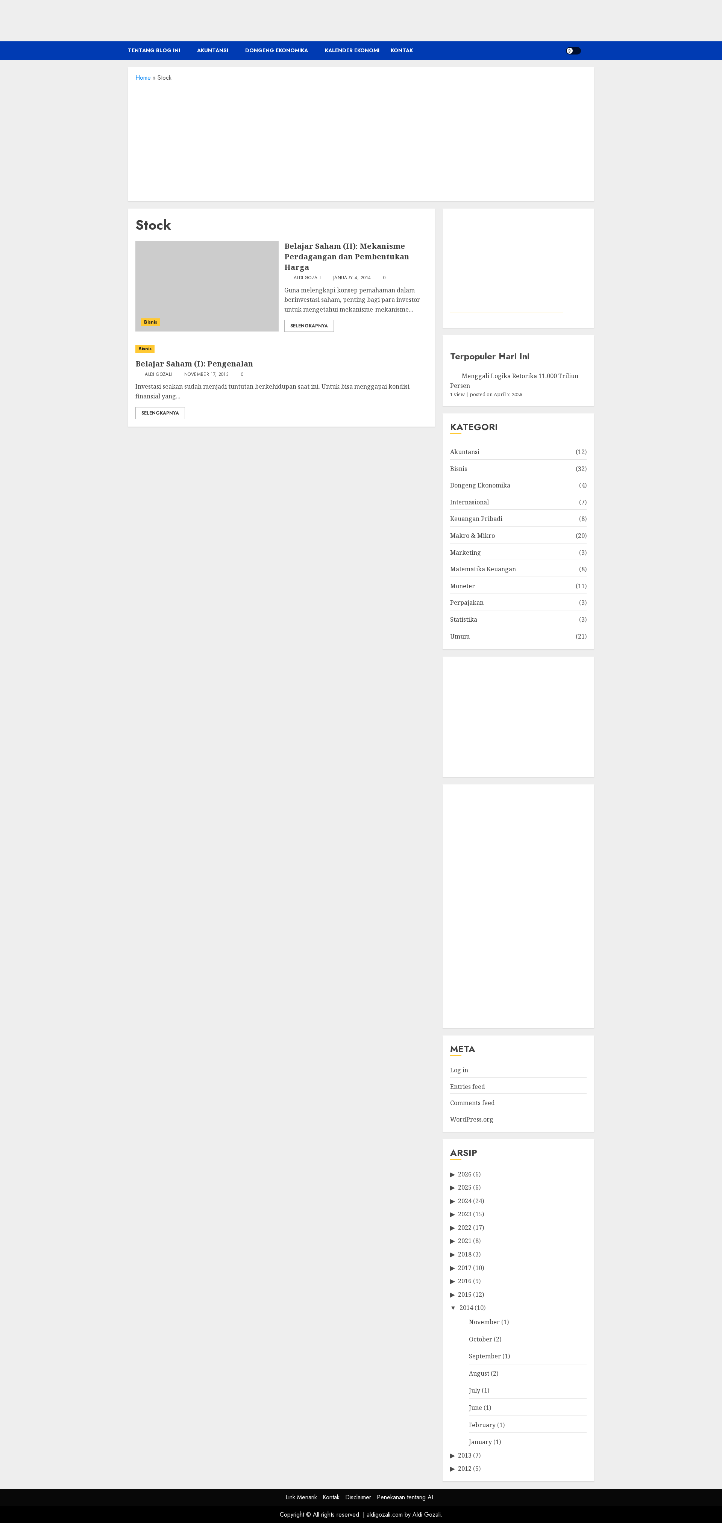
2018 (465, 1254)
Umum (460, 636)
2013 (465, 1455)
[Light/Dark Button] (573, 51)
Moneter (462, 586)
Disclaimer (358, 1497)
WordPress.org (471, 1119)
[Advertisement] (361, 139)
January (480, 1442)
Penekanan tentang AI (405, 1497)
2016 (465, 1281)
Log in (459, 1070)
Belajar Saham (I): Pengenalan (194, 364)
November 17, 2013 (206, 375)
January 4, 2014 (352, 278)
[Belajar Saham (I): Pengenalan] (281, 349)
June (475, 1407)
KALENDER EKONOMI (352, 50)
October (480, 1339)
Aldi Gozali (306, 278)
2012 (465, 1468)
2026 (465, 1174)
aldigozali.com (385, 1514)
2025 (465, 1187)
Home (143, 77)
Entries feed (467, 1086)
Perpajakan (467, 602)
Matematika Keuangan (483, 569)
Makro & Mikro (472, 535)
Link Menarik (301, 1497)
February (482, 1425)
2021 (465, 1241)
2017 (465, 1268)
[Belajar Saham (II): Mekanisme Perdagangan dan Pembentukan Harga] (207, 286)
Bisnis (150, 322)
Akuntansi (212, 50)
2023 (465, 1214)
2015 (465, 1294)
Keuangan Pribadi (476, 519)
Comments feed (472, 1103)
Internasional (469, 502)
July (474, 1390)
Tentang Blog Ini (154, 50)
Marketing (465, 552)
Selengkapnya (309, 325)
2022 (465, 1227)
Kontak (402, 50)
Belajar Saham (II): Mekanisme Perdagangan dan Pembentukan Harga (346, 256)
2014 (466, 1307)
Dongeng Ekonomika (276, 50)
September (485, 1356)
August (479, 1373)
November (484, 1322)
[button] (589, 51)
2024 (465, 1201)
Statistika (463, 619)
